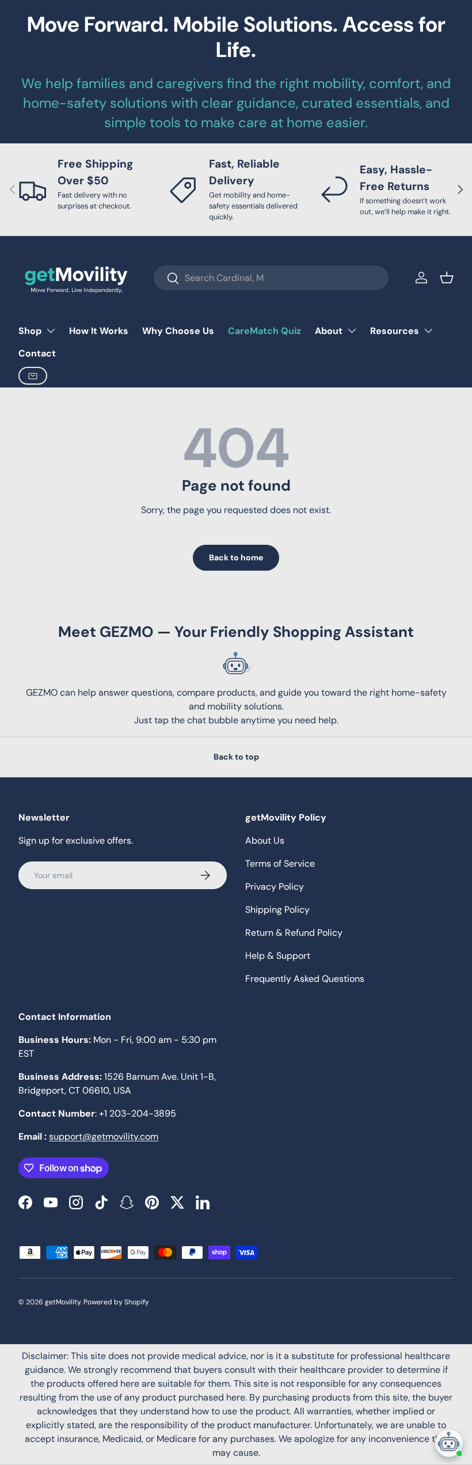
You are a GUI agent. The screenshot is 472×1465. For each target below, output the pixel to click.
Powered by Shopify (116, 1302)
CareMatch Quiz (264, 331)
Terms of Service (280, 863)
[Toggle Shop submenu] (51, 330)
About (328, 331)
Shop (29, 331)
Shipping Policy (277, 910)
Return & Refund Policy (293, 933)
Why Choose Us (178, 331)
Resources (394, 331)
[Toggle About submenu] (352, 330)
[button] (446, 277)
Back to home (236, 557)
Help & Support (277, 956)
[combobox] (271, 277)
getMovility (63, 1302)
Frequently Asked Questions (304, 979)
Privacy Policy (274, 886)
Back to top (236, 757)
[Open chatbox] (449, 1443)
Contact (37, 353)
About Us (264, 840)
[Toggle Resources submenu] (428, 330)
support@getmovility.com (103, 1136)
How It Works (98, 331)
